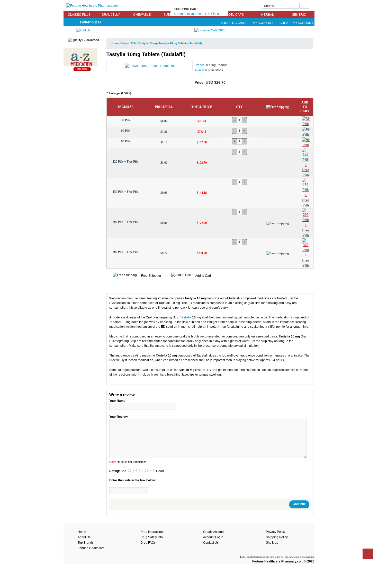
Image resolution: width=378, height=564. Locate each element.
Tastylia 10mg (147, 43)
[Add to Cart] (305, 121)
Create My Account (296, 23)
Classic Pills (79, 14)
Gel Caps (236, 14)
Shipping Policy (277, 537)
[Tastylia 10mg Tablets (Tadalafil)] (149, 65)
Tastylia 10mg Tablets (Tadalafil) (180, 43)
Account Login (213, 537)
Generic (299, 14)
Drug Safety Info (151, 537)
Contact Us (211, 542)
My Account (263, 23)
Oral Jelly (111, 14)
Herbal (267, 14)
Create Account (213, 532)
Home (115, 43)
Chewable (142, 14)
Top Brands (86, 542)
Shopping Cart (233, 23)
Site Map (272, 542)
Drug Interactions (152, 532)
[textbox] (285, 5)
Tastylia (185, 317)
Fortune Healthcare (91, 548)
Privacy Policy (275, 532)
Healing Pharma (216, 65)
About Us (84, 537)
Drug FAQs (148, 542)
